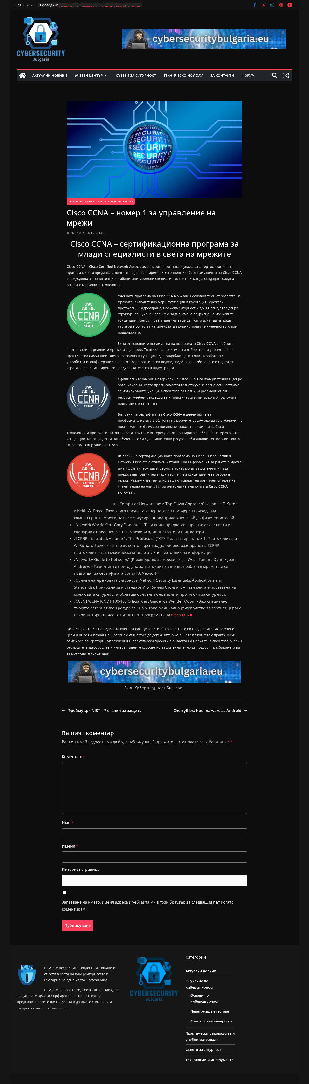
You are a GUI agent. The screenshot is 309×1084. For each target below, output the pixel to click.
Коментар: (73, 756)
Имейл (70, 846)
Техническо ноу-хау (183, 75)
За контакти (222, 75)
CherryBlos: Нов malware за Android (207, 710)
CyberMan (98, 233)
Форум (248, 75)
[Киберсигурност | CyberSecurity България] (22, 75)
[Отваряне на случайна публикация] (286, 75)
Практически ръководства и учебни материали (101, 201)
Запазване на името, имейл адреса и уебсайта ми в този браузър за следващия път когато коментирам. (148, 905)
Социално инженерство (211, 1021)
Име (67, 822)
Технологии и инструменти (210, 1059)
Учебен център (89, 75)
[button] (105, 75)
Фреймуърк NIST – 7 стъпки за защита (91, 5)
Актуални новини (49, 75)
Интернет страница (81, 869)
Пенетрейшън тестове (209, 1011)
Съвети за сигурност (136, 75)
